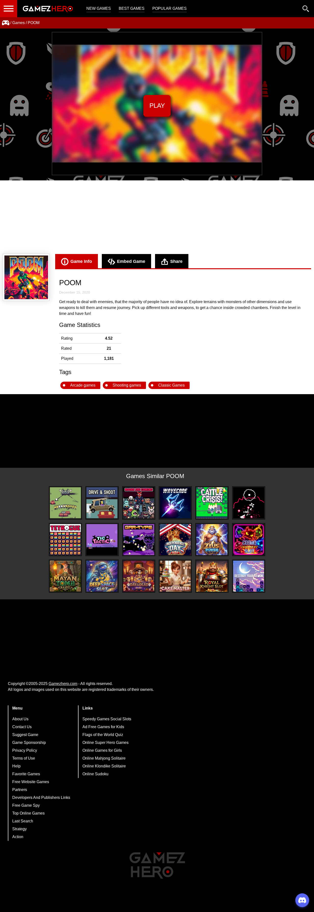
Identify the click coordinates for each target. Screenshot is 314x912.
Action (17, 837)
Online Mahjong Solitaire (104, 758)
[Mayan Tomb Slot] (65, 576)
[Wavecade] (175, 502)
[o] (248, 502)
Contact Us (22, 727)
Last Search (22, 821)
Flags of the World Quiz (102, 735)
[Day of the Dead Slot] (138, 576)
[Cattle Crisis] (212, 502)
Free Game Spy (26, 805)
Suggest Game (25, 735)
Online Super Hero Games (105, 742)
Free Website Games (30, 782)
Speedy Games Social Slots (106, 719)
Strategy (19, 829)
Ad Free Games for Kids (103, 727)
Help (16, 766)
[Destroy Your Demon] (248, 576)
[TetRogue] (65, 539)
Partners (19, 790)
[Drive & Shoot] (102, 502)
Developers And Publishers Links (41, 797)
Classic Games (171, 385)
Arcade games (82, 385)
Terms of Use (23, 758)
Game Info (81, 261)
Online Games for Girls (102, 750)
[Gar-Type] (138, 539)
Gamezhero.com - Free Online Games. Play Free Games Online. (47, 8)
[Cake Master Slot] (175, 576)
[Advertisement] (157, 217)
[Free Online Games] (5, 23)
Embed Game (131, 261)
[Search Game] (306, 9)
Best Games (131, 8)
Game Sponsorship (29, 742)
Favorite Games (26, 774)
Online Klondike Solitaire (104, 766)
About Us (20, 719)
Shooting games (127, 385)
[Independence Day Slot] (175, 539)
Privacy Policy (24, 750)
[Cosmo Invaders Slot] (248, 539)
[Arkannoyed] (65, 502)
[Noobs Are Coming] (138, 502)
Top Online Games (28, 813)
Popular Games (169, 8)
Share (176, 261)
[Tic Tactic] (102, 539)
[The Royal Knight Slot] (212, 576)
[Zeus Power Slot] (212, 539)
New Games (98, 8)
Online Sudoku (95, 774)
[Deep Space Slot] (102, 576)
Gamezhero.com (63, 684)
